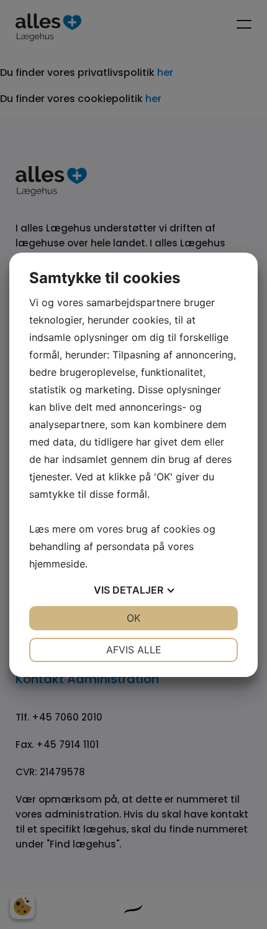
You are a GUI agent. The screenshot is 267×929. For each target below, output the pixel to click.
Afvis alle (133, 649)
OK (133, 618)
